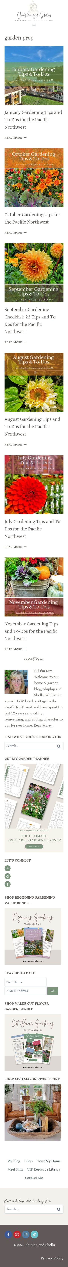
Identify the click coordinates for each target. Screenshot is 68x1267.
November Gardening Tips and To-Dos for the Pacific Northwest (31, 631)
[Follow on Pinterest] (8, 868)
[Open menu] (34, 25)
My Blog (13, 1161)
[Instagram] (25, 1234)
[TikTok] (34, 1234)
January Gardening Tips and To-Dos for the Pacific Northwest (33, 119)
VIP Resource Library (44, 1169)
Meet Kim (15, 1169)
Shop (29, 1161)
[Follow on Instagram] (8, 876)
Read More (16, 138)
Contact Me (34, 1178)
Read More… (43, 725)
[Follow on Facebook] (8, 884)
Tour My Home (49, 1161)
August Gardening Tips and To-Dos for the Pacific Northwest (32, 426)
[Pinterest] (17, 1234)
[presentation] (34, 75)
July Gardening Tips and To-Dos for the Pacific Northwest (33, 529)
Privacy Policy (52, 1258)
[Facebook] (8, 1234)
